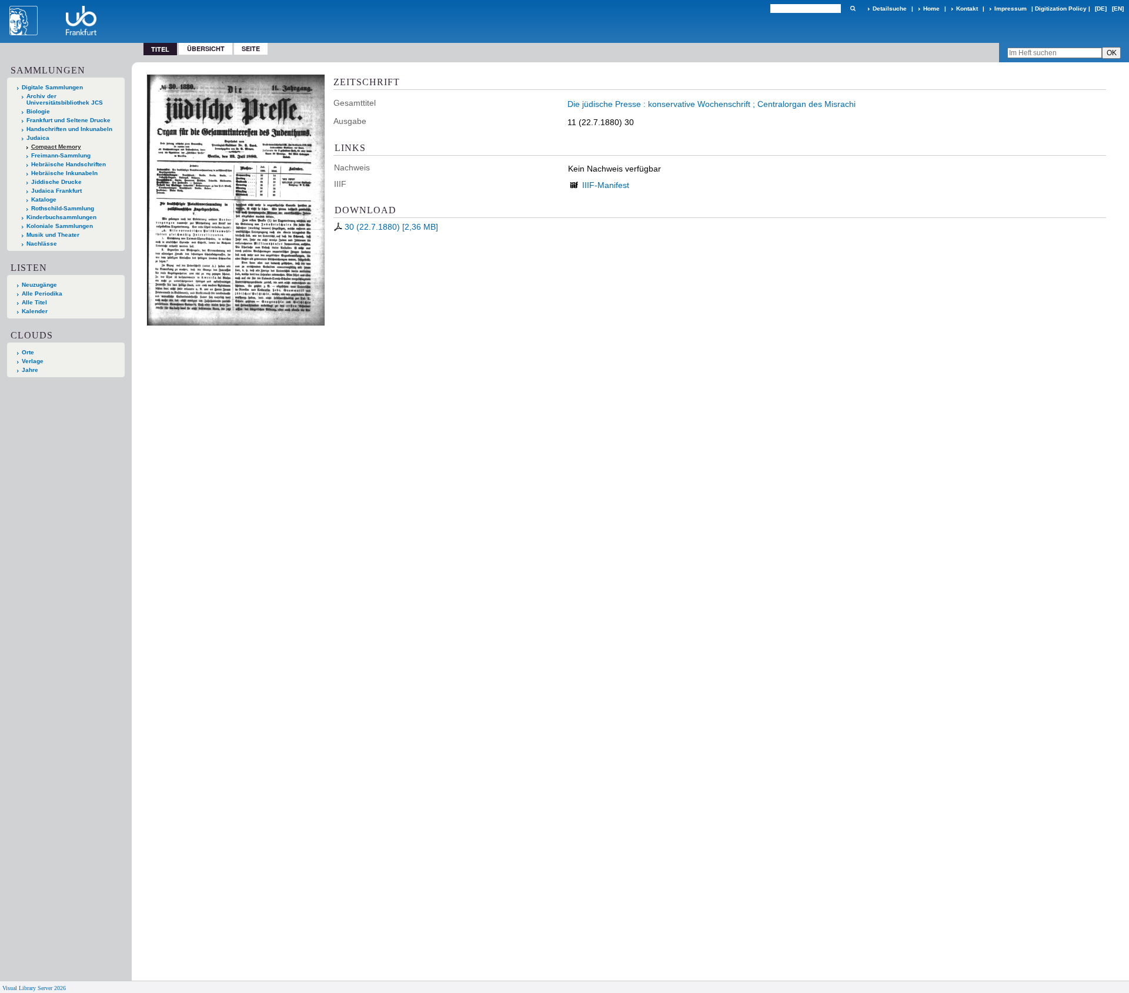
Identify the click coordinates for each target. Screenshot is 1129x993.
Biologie (38, 111)
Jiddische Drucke (56, 182)
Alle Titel (34, 302)
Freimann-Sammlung (61, 155)
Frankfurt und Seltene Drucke (68, 120)
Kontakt (967, 8)
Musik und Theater (52, 235)
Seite (251, 48)
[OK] (853, 9)
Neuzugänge (39, 284)
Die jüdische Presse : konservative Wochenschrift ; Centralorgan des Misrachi (711, 104)
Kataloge (43, 199)
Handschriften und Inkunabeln (69, 129)
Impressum (1010, 8)
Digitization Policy (1061, 8)
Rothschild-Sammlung (62, 208)
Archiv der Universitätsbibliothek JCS (64, 99)
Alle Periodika (42, 293)
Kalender (35, 311)
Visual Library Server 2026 (34, 988)
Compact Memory (56, 146)
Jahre (30, 370)
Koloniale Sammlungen (59, 226)
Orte (28, 352)
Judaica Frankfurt (56, 190)
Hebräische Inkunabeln (64, 173)
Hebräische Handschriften (68, 164)
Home (931, 8)
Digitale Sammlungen (52, 87)
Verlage (33, 361)
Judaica (37, 138)
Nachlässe (41, 243)
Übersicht (206, 48)
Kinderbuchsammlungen (61, 217)
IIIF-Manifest (605, 185)
